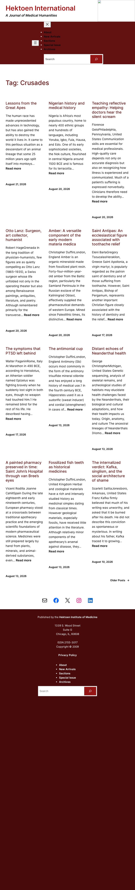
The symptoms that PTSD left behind (23, 350)
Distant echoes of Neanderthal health (109, 350)
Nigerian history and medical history (67, 105)
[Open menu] (35, 43)
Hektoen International (40, 8)
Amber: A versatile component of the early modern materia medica (65, 237)
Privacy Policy (67, 655)
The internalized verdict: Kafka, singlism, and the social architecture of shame (108, 471)
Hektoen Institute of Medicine (78, 617)
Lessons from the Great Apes (21, 105)
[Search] (96, 59)
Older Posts (119, 580)
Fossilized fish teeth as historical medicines (66, 467)
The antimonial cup (66, 348)
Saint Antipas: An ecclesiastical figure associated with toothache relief (109, 237)
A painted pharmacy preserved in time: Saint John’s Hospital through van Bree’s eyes (24, 471)
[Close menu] (47, 24)
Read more (13, 168)
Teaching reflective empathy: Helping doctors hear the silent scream (109, 110)
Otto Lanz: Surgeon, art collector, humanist (23, 235)
